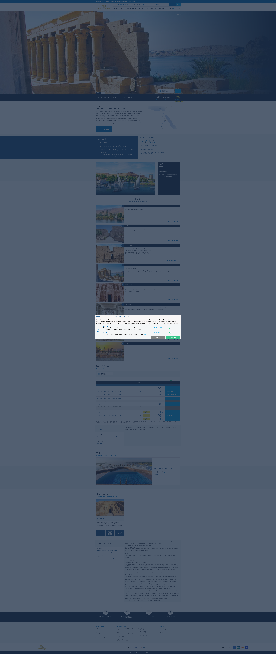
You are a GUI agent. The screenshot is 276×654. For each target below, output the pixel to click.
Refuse (158, 338)
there (144, 334)
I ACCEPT (173, 338)
